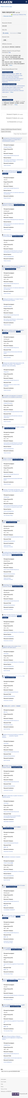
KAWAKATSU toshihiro (8, 403)
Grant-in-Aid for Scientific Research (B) (11, 155)
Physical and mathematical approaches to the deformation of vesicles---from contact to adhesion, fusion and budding (13, 364)
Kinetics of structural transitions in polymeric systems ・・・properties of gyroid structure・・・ (12, 736)
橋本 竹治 (5, 712)
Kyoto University (7, 670)
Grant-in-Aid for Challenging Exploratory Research (13, 411)
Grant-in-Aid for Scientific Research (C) (11, 380)
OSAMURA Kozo (7, 1045)
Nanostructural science (8, 724)
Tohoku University (7, 165)
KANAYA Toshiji (7, 862)
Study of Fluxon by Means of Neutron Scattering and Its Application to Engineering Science (12, 1038)
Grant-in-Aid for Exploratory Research (11, 692)
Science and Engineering (7, 80)
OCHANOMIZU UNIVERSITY (9, 909)
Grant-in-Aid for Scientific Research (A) (11, 188)
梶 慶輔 (11, 862)
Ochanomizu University (8, 546)
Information (3, 1079)
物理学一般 (18, 73)
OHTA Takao (6, 653)
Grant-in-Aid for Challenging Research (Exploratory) (14, 219)
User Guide (3, 1081)
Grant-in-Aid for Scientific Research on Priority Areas (14, 632)
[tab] (14, 114)
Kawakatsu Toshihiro (8, 147)
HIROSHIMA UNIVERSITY (9, 821)
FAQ (2, 1084)
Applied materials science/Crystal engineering (13, 1057)
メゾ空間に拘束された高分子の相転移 (12, 827)
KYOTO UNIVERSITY (8, 1062)
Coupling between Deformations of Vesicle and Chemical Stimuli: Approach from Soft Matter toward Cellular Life (13, 554)
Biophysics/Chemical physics (8, 73)
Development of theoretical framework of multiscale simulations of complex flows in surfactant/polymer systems (12, 140)
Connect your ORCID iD (18, 14)
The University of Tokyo (8, 515)
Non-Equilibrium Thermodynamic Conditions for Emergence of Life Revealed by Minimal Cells (13, 268)
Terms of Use (4, 1089)
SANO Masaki (6, 497)
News (2, 1086)
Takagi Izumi (6, 371)
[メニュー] (26, 2)
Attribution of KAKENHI (6, 1091)
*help (25, 14)
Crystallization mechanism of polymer (11, 856)
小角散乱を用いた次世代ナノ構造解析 (12, 706)
